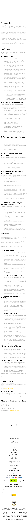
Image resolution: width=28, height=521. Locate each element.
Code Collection (14, 458)
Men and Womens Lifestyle (14, 461)
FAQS (14, 472)
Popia (14, 473)
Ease (14, 464)
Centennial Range (14, 466)
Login (14, 447)
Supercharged (14, 454)
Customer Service (14, 442)
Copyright (14, 441)
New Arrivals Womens (14, 455)
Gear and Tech (14, 462)
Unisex (14, 460)
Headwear (14, 468)
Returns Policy (14, 439)
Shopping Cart (14, 450)
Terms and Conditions (14, 438)
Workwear (14, 457)
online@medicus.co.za (14, 444)
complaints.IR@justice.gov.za (13, 410)
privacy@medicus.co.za (14, 363)
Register (14, 449)
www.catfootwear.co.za (5, 29)
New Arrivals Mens (14, 465)
